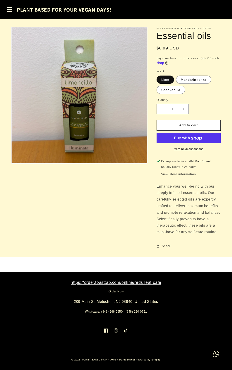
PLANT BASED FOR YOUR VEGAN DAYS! (108, 359)
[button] (9, 10)
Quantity (162, 100)
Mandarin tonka (193, 79)
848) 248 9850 (112, 311)
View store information (178, 174)
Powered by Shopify (148, 359)
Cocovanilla (170, 90)
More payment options (188, 149)
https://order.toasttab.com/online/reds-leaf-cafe (116, 282)
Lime (165, 79)
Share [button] (166, 246)
